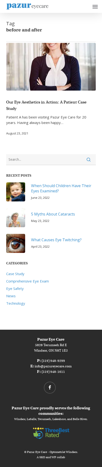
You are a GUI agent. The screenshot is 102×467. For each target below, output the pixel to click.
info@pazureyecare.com (53, 366)
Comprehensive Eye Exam (27, 281)
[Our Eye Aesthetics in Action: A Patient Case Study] (51, 67)
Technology (15, 303)
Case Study (15, 273)
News (11, 295)
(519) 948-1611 (53, 371)
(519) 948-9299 (53, 361)
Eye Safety (15, 288)
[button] (95, 6)
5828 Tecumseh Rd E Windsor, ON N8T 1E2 (51, 345)
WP (53, 457)
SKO (42, 457)
